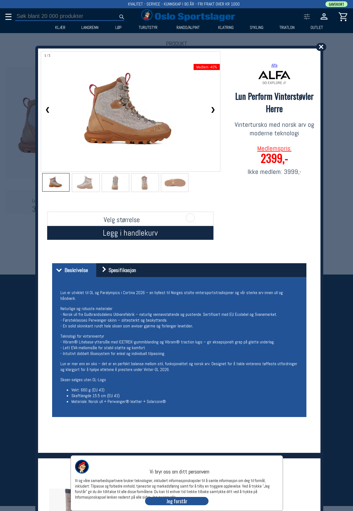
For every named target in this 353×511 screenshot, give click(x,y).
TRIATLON (287, 27)
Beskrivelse (75, 270)
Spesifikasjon (121, 270)
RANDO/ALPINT (188, 27)
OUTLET (317, 27)
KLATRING (226, 27)
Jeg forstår (176, 501)
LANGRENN (89, 27)
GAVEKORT (336, 4)
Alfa (274, 65)
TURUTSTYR (148, 27)
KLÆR (60, 27)
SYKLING (256, 27)
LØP (118, 27)
